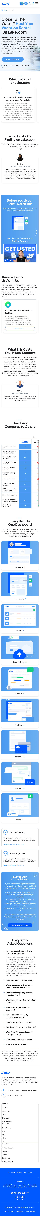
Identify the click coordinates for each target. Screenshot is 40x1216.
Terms (12, 1211)
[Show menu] (37, 3)
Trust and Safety (7, 1161)
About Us (5, 1108)
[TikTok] (30, 1186)
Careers (4, 1115)
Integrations (6, 1151)
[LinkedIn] (25, 1186)
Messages (18, 788)
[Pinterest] (20, 1186)
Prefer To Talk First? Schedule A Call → (17, 66)
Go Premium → (20, 329)
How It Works (6, 1128)
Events (4, 1141)
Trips (3, 1131)
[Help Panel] (33, 3)
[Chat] (22, 3)
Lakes (4, 1138)
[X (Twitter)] (15, 1186)
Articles (4, 1155)
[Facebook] (5, 1186)
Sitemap (32, 1211)
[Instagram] (10, 1186)
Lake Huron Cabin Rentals (20, 393)
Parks (3, 1135)
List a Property (19, 599)
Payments (18, 757)
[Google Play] (22, 1197)
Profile (18, 820)
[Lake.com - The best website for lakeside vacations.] (5, 3)
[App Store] (18, 1197)
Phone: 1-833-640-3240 (15, 1095)
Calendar (18, 693)
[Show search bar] (26, 3)
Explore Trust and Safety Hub (13, 844)
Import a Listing (18, 662)
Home (6, 10)
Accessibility (19, 1211)
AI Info (27, 1211)
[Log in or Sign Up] (29, 3)
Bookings (18, 725)
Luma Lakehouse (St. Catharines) (20, 166)
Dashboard (19, 567)
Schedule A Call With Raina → (20, 925)
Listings (18, 630)
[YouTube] (34, 1186)
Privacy (7, 1211)
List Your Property (12, 59)
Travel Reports (6, 1121)
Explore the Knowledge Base (13, 865)
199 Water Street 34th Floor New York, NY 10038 (22, 1090)
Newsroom (5, 1118)
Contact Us (5, 1111)
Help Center (6, 1158)
